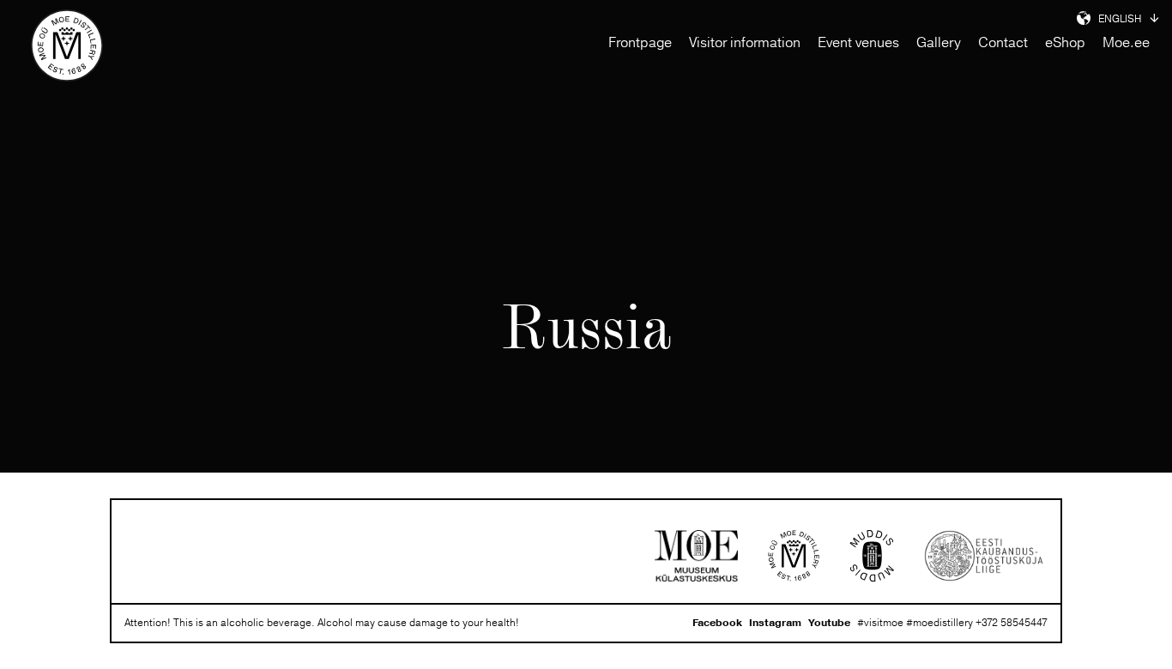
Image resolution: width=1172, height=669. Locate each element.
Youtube (829, 623)
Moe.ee (1126, 42)
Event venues (858, 42)
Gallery (938, 42)
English (1120, 19)
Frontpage (640, 42)
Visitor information (744, 42)
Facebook (717, 623)
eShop (1065, 42)
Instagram (775, 623)
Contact (1003, 42)
